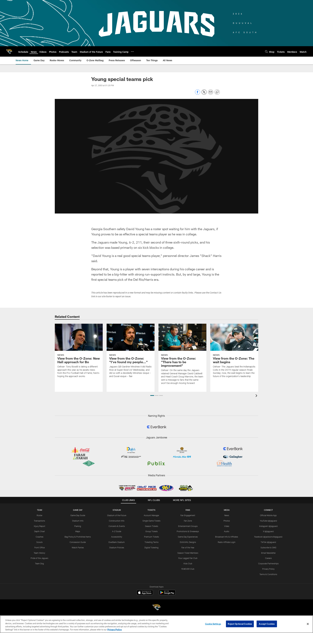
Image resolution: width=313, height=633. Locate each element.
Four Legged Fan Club (187, 558)
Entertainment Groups (188, 526)
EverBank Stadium (117, 542)
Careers (268, 558)
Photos (227, 521)
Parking (77, 526)
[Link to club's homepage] (9, 51)
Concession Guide (78, 542)
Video (226, 526)
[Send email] (210, 93)
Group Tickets (151, 531)
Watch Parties (78, 547)
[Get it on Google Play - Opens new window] (167, 594)
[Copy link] (217, 92)
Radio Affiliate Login (226, 542)
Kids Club (188, 563)
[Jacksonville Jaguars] (156, 607)
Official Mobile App (268, 515)
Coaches (39, 537)
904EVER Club (187, 569)
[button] (152, 395)
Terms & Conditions (268, 574)
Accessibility (116, 537)
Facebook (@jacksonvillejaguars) (268, 537)
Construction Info (116, 521)
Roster (39, 515)
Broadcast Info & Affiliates (226, 537)
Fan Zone (188, 521)
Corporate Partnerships (268, 563)
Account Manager (151, 515)
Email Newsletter (268, 553)
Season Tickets (151, 526)
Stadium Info (77, 521)
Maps (77, 531)
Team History (39, 553)
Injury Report (39, 526)
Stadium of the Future (116, 515)
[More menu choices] (132, 51)
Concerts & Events (117, 526)
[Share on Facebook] (197, 93)
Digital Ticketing (151, 547)
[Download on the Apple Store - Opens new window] (144, 593)
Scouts (39, 542)
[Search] (266, 51)
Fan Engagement (187, 515)
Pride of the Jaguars (39, 558)
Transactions (39, 521)
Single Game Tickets (151, 521)
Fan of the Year (187, 547)
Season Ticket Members (187, 553)
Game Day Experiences (188, 537)
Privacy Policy (268, 569)
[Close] (307, 623)
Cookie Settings (213, 624)
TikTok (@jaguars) (268, 542)
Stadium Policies (116, 547)
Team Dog (39, 563)
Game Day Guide (77, 515)
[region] (156, 624)
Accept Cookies (267, 624)
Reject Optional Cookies (240, 624)
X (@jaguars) (268, 531)
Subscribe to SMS (268, 547)
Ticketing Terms (151, 542)
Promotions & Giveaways (188, 531)
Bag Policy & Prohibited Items (78, 537)
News (226, 515)
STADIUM (117, 510)
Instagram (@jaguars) (268, 526)
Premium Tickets (151, 537)
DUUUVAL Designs (188, 542)
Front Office (39, 547)
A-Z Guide (116, 531)
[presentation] (257, 396)
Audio (226, 531)
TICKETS (151, 510)
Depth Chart (39, 531)
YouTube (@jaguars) (268, 521)
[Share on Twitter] (204, 93)
